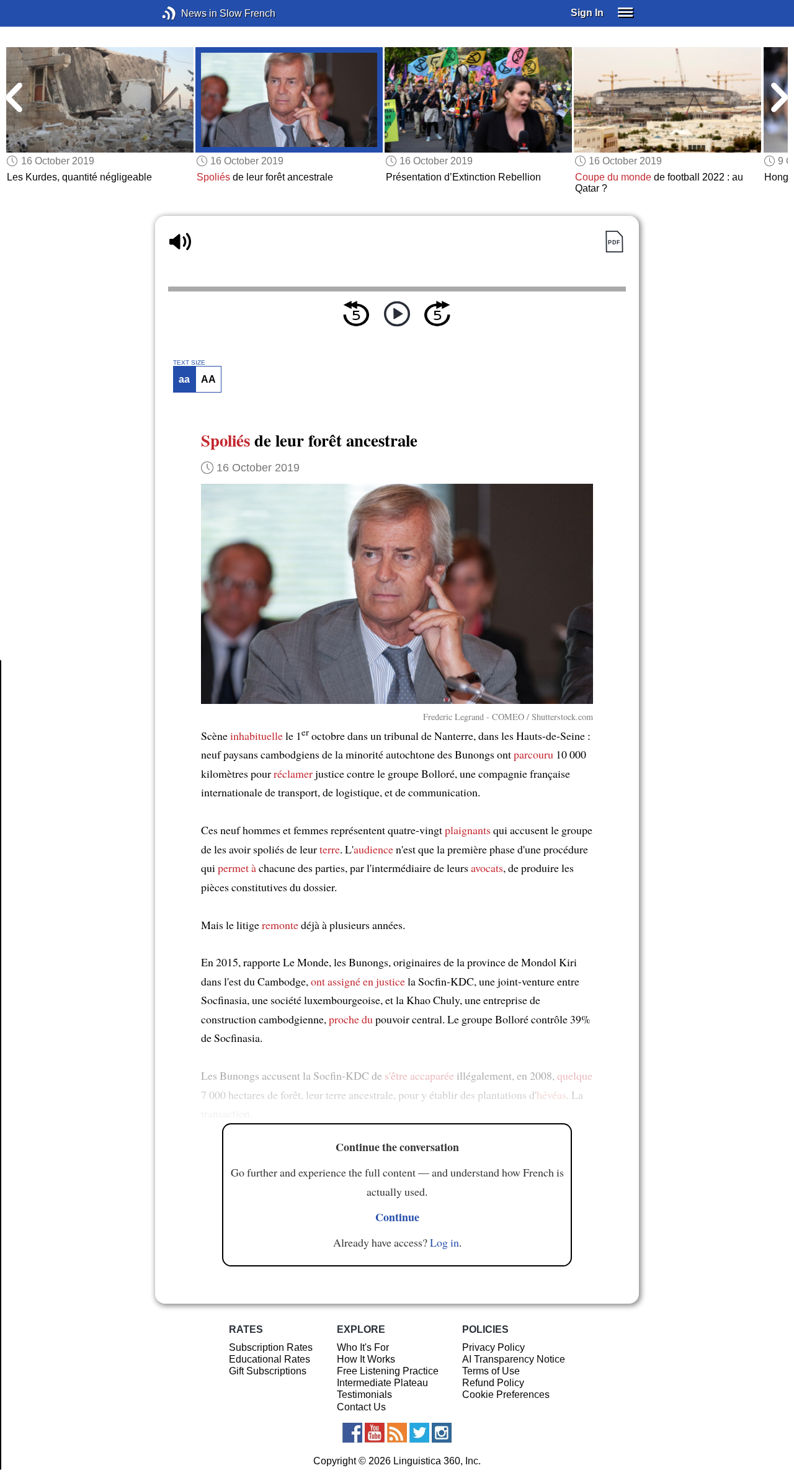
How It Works (366, 1359)
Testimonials (364, 1394)
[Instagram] (442, 1433)
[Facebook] (352, 1433)
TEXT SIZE (189, 363)
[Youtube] (375, 1433)
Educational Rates (269, 1359)
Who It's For (363, 1347)
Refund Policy (493, 1382)
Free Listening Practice (388, 1371)
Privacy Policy (493, 1347)
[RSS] (397, 1433)
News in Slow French (187, 13)
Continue (397, 1217)
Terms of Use (491, 1371)
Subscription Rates (271, 1347)
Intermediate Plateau (382, 1382)
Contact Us (361, 1407)
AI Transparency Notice (513, 1359)
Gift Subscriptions (267, 1371)
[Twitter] (419, 1433)
